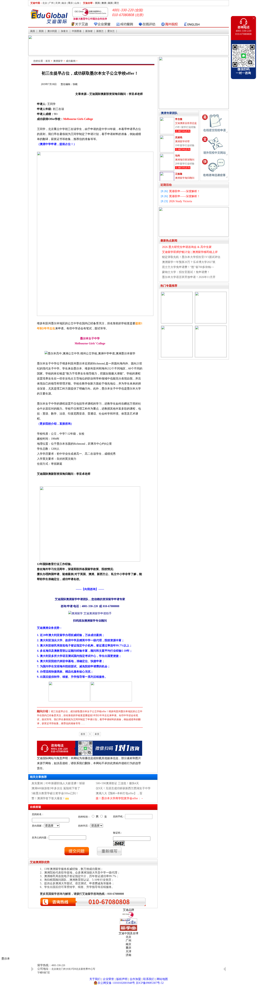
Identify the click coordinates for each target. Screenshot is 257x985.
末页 (97, 734)
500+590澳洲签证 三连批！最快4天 (117, 783)
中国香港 (77, 31)
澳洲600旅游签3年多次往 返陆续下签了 (56, 788)
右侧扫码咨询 (182, 131)
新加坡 (89, 31)
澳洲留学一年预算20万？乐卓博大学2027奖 (188, 262)
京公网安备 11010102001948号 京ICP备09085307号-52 (131, 982)
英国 (41, 31)
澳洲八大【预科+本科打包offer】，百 (119, 793)
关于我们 (95, 979)
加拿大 (64, 31)
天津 (57, 3)
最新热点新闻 (168, 240)
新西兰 (100, 31)
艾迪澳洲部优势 (40, 862)
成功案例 (70, 61)
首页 (47, 61)
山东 (76, 3)
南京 (64, 3)
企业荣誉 (108, 979)
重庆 (70, 3)
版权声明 (121, 979)
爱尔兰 (111, 31)
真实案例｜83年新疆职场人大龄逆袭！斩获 (58, 783)
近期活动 (166, 184)
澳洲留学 (58, 61)
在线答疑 (35, 806)
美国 (32, 31)
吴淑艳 (178, 137)
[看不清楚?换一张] (119, 843)
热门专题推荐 (168, 285)
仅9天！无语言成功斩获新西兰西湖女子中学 (123, 788)
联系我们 (148, 979)
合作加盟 (135, 979)
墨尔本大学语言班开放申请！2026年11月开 (188, 277)
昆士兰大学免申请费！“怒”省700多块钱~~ (188, 267)
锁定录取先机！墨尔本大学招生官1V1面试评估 (191, 257)
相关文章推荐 (38, 776)
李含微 (178, 119)
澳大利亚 (52, 31)
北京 (44, 3)
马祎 (177, 155)
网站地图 (162, 979)
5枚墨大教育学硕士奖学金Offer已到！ (55, 793)
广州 (51, 3)
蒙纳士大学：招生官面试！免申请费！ (186, 272)
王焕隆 (178, 173)
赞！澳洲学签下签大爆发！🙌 (50, 798)
